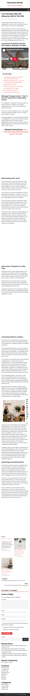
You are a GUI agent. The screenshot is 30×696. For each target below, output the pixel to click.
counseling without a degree (11, 88)
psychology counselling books (11, 92)
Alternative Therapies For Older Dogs (13, 86)
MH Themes (23, 694)
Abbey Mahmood (13, 19)
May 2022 (3, 679)
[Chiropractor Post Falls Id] (7, 544)
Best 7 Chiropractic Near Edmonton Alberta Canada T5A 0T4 (7, 571)
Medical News (4, 689)
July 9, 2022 (5, 19)
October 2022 (4, 671)
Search (3, 637)
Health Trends (4, 687)
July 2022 (3, 675)
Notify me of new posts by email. (11, 629)
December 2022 (5, 667)
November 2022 (5, 669)
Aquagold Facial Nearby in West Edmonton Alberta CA (14, 653)
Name (3, 610)
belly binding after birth (10, 84)
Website (3, 619)
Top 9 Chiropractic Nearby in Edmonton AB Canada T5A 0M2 (19, 552)
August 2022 (4, 674)
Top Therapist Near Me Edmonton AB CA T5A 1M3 (15, 131)
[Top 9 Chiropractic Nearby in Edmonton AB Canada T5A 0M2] (20, 544)
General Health (4, 686)
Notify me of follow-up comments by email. (13, 627)
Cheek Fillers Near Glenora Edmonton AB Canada (13, 648)
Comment (3, 599)
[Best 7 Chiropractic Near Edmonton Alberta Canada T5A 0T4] (7, 563)
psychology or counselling (10, 90)
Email (2, 614)
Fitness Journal (4, 684)
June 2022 (3, 677)
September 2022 (5, 672)
